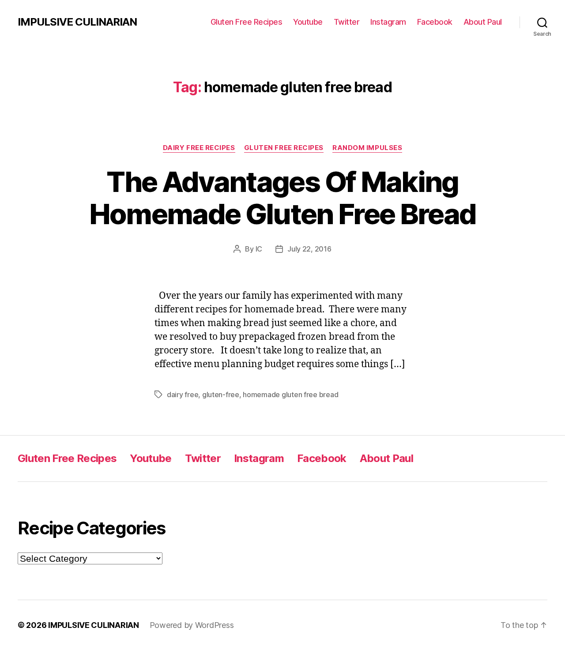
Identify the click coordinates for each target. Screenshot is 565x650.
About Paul (482, 21)
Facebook (434, 21)
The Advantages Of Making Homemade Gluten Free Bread (282, 198)
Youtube (308, 21)
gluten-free (220, 394)
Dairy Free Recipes (199, 148)
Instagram (388, 21)
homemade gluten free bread (290, 394)
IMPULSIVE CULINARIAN (77, 22)
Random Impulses (367, 148)
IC (259, 248)
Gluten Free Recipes (246, 21)
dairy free (182, 394)
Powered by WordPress (192, 625)
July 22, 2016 (309, 248)
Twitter (347, 21)
